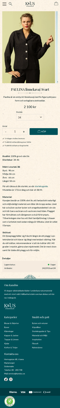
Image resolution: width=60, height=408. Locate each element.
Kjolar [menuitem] (6, 343)
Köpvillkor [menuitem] (36, 327)
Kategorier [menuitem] (10, 317)
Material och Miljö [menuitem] (39, 335)
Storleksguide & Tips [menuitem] (41, 331)
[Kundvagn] (55, 3)
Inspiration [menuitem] (37, 339)
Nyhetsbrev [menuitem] (37, 347)
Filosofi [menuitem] (35, 343)
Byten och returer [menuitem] (40, 323)
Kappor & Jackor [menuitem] (11, 335)
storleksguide (41, 186)
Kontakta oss (11, 353)
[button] (4, 4)
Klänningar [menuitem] (9, 331)
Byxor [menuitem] (6, 327)
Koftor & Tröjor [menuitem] (11, 347)
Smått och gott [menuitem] (40, 317)
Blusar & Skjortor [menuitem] (11, 323)
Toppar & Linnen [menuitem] (11, 339)
